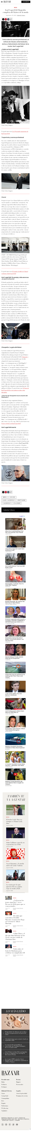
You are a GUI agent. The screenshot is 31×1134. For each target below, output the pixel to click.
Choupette (25, 357)
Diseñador (21, 500)
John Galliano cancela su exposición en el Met (15, 843)
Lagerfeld (6, 503)
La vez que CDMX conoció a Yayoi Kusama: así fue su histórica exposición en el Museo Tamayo (16, 1060)
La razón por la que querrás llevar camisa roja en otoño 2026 (14, 886)
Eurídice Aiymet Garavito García (18, 909)
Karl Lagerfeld (8, 500)
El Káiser (16, 503)
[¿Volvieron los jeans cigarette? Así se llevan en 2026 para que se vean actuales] (8, 898)
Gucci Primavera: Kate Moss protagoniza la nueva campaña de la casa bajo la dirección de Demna (16, 1053)
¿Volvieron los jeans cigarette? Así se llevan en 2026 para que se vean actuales (15, 903)
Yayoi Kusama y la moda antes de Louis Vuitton (15, 864)
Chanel (12, 497)
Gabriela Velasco (21, 15)
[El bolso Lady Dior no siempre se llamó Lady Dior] (15, 810)
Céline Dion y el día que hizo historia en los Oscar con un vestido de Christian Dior (15, 936)
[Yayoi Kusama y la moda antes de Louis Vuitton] (15, 854)
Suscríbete (26, 2)
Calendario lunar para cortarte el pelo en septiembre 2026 (16, 1039)
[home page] (7, 2)
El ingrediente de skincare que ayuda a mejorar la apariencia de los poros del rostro (15, 1033)
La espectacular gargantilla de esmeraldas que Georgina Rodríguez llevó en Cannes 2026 (15, 1046)
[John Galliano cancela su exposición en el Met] (15, 833)
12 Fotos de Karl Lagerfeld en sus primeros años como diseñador (15, 390)
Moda (15, 7)
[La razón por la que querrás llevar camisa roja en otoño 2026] (15, 875)
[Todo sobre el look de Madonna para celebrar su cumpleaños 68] (8, 946)
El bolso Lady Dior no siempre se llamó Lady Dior (14, 821)
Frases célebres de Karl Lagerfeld (11, 423)
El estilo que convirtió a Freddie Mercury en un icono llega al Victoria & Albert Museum (14, 920)
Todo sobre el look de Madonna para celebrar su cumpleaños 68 (15, 951)
